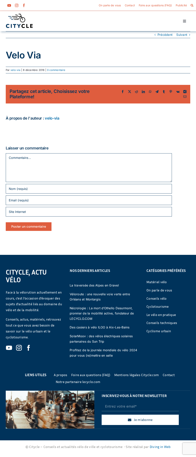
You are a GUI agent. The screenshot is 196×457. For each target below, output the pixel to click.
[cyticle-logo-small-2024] (19, 15)
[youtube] (9, 5)
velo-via (15, 69)
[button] (192, 5)
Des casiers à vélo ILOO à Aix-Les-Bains (99, 327)
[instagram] (16, 5)
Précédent (165, 35)
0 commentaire (56, 69)
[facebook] (24, 5)
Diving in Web (160, 447)
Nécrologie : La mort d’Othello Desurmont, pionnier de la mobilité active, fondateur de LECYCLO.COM (102, 313)
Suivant (181, 35)
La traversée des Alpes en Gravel (94, 285)
